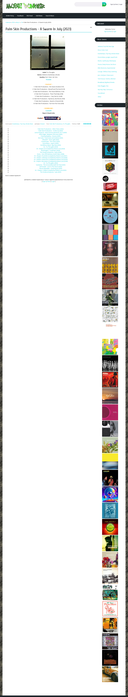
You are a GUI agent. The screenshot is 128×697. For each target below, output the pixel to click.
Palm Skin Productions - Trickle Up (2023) (50, 131)
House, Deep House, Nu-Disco (107, 64)
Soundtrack (101, 93)
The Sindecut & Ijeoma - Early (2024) (50, 152)
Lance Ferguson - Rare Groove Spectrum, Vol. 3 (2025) (51, 132)
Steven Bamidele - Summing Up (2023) (50, 168)
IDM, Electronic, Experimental (106, 68)
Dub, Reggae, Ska (103, 86)
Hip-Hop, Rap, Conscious (105, 89)
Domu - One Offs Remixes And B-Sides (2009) (50, 154)
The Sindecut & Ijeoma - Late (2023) (50, 172)
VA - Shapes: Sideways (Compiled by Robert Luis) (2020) (50, 158)
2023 (13, 22)
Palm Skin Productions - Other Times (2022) (51, 129)
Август (18, 22)
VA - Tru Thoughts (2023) (50, 163)
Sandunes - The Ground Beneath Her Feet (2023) (50, 165)
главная (8, 22)
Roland (42, 124)
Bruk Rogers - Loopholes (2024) (50, 150)
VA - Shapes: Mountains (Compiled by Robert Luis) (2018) (51, 161)
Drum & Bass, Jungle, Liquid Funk (107, 57)
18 (21, 22)
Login (120, 4)
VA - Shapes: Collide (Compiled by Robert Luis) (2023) (50, 170)
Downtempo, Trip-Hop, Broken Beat (22, 124)
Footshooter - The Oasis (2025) (51, 141)
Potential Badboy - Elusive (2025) (50, 136)
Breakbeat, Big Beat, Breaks (106, 82)
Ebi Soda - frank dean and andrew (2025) (50, 138)
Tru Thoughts (66, 124)
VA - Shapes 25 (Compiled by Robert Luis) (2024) (50, 149)
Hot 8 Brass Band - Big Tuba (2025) (50, 145)
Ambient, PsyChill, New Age (106, 46)
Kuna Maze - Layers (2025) (50, 143)
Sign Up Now (114, 4)
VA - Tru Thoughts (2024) (50, 147)
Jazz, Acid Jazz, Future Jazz (106, 75)
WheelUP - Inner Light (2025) (50, 140)
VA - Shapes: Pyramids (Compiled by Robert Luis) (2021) (50, 156)
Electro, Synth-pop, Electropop (107, 61)
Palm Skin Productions (56, 124)
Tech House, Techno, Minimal (106, 79)
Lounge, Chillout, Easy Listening (107, 71)
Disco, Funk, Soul (103, 50)
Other (99, 97)
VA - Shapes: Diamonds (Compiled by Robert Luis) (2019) (50, 159)
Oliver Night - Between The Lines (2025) (50, 134)
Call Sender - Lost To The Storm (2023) (50, 167)
